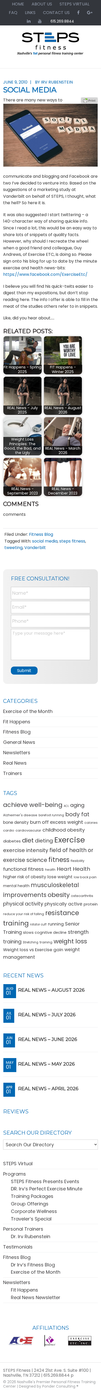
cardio (8, 830)
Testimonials (18, 1247)
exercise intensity (25, 850)
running (56, 924)
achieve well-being (32, 804)
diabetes (12, 841)
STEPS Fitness (50, 46)
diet (28, 840)
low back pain (85, 877)
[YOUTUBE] (40, 21)
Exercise (69, 839)
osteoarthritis (82, 895)
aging (77, 805)
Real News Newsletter (35, 1297)
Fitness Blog (41, 534)
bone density (16, 822)
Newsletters (16, 752)
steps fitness (72, 541)
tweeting (13, 548)
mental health (16, 885)
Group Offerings (29, 1204)
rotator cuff (38, 924)
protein (91, 904)
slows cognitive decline (45, 932)
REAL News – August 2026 (51, 990)
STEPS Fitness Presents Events (45, 1181)
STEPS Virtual (18, 1163)
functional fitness (23, 869)
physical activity (23, 903)
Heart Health (73, 869)
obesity (59, 894)
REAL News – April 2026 (48, 1089)
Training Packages (32, 1196)
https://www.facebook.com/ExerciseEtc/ (45, 274)
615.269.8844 (62, 21)
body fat (77, 814)
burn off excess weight (56, 822)
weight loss (70, 941)
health (50, 869)
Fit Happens (16, 721)
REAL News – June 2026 (47, 1039)
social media (44, 541)
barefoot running (51, 815)
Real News (15, 763)
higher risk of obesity (24, 877)
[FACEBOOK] (78, 12)
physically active (63, 904)
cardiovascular (28, 830)
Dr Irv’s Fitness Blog (33, 1264)
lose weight (60, 877)
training (46, 942)
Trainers (12, 773)
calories (91, 822)
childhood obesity (63, 829)
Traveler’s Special (31, 1219)
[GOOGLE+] (90, 12)
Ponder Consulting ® (60, 1386)
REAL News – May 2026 (46, 1064)
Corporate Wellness (34, 1211)
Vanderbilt (35, 548)
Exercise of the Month (28, 711)
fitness (58, 859)
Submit (24, 671)
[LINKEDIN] (29, 21)
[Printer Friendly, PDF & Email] (89, 100)
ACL (66, 806)
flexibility (77, 861)
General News (19, 742)
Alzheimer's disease (20, 815)
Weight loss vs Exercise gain (33, 950)
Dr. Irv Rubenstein (30, 1236)
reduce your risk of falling (23, 914)
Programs (14, 1174)
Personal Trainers (23, 1229)
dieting (44, 840)
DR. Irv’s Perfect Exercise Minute (46, 1188)
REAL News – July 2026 (47, 1015)
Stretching (30, 942)
